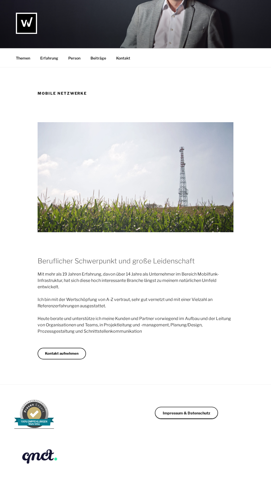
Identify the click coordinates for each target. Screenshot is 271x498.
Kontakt (123, 58)
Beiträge (98, 58)
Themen (23, 58)
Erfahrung (49, 58)
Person (74, 58)
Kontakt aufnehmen (62, 353)
